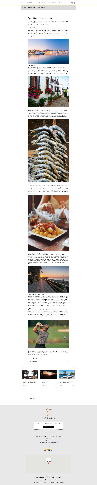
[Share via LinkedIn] (33, 358)
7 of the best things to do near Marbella (47, 381)
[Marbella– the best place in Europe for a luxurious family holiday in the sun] (30, 374)
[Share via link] (36, 358)
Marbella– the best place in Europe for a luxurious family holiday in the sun (30, 381)
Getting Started (31, 7)
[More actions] (68, 15)
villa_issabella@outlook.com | (44, 477)
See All (73, 367)
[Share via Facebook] (28, 358)
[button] (60, 2)
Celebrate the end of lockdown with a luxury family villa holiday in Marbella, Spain (66, 381)
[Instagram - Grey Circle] (74, 3)
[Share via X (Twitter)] (31, 358)
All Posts (24, 7)
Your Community (41, 7)
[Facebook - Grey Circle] (72, 3)
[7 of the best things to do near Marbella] (48, 374)
